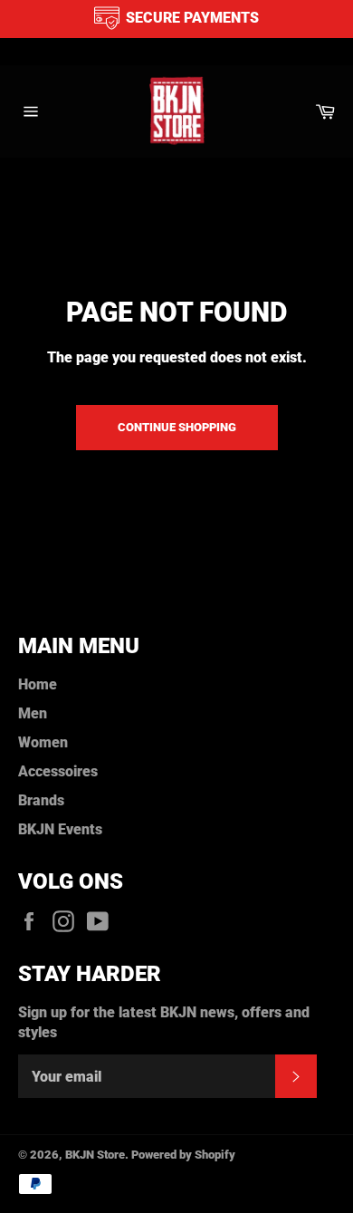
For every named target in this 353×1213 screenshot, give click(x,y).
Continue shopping (177, 427)
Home (37, 684)
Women (43, 742)
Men (32, 713)
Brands (41, 800)
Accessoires (58, 771)
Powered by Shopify (183, 1154)
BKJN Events (60, 829)
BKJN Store (95, 1154)
